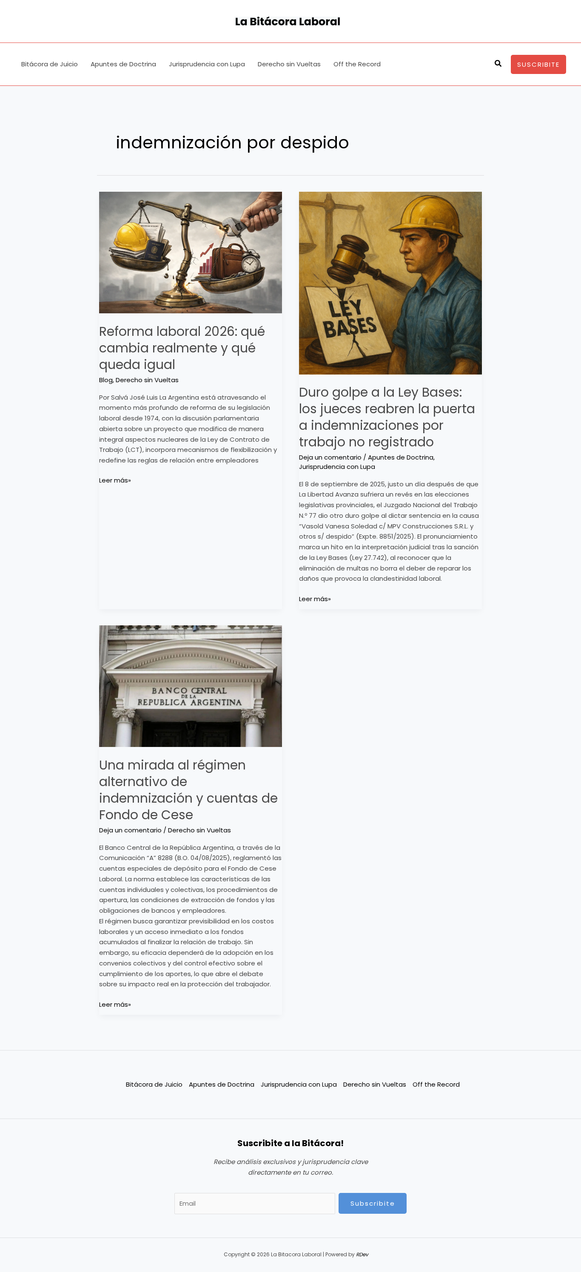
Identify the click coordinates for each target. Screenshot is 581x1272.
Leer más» (115, 480)
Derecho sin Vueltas (289, 64)
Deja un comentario (330, 457)
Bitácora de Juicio (49, 64)
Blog (106, 379)
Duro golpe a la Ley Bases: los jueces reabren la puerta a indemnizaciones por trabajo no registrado (387, 417)
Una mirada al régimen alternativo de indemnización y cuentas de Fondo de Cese (188, 790)
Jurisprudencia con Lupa (207, 64)
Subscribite (372, 1203)
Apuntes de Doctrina (123, 64)
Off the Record (357, 64)
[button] (498, 64)
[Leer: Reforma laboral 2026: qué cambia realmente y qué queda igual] (190, 253)
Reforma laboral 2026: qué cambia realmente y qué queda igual (182, 348)
